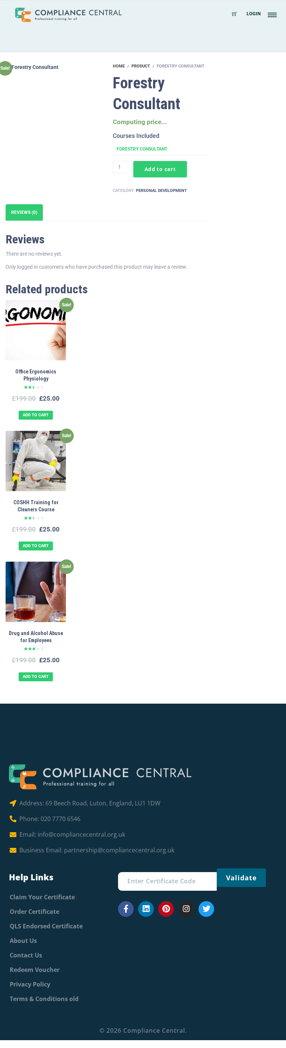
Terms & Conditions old (44, 999)
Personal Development (161, 190)
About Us (23, 941)
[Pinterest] (166, 909)
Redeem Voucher (35, 970)
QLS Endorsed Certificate (46, 926)
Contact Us (26, 955)
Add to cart (160, 169)
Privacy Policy (30, 984)
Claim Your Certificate (42, 897)
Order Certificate (34, 911)
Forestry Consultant (142, 149)
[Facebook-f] (126, 909)
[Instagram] (186, 909)
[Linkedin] (146, 909)
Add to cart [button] (36, 415)
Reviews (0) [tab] (24, 212)
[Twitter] (206, 909)
